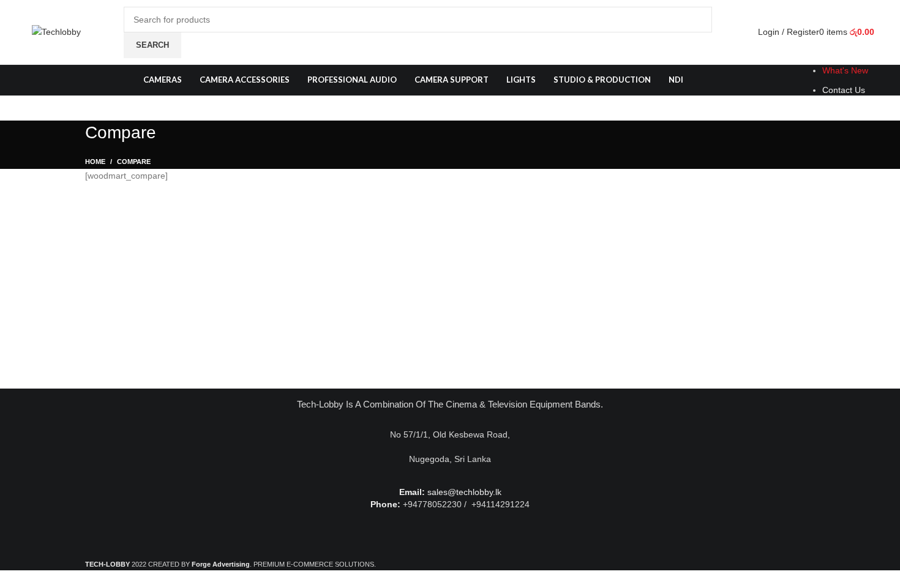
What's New (845, 70)
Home (95, 161)
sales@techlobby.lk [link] (464, 492)
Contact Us (843, 90)
